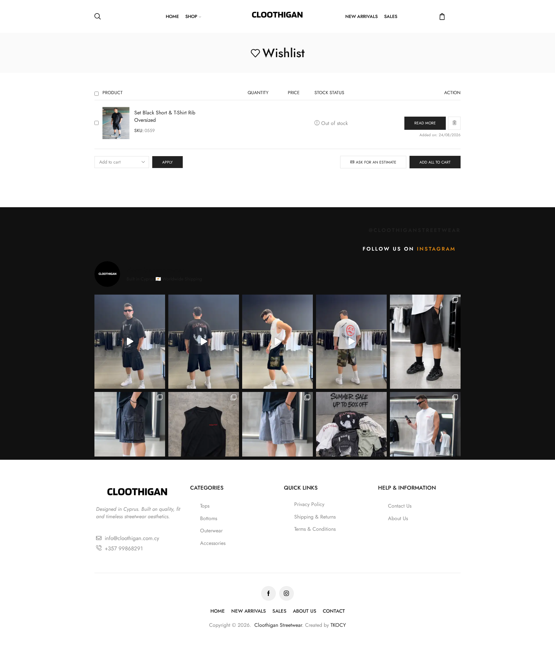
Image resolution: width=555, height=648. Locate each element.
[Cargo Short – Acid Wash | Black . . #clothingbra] (129, 439)
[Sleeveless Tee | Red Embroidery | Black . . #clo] (203, 439)
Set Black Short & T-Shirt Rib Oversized (164, 116)
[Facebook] (268, 593)
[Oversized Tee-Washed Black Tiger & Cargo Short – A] (129, 342)
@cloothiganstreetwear (415, 230)
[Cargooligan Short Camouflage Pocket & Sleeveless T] (277, 342)
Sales (390, 16)
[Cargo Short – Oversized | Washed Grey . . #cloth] (277, 439)
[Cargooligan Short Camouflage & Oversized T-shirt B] (351, 342)
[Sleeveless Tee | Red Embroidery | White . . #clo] (425, 439)
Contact (334, 611)
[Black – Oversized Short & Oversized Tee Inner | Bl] (203, 342)
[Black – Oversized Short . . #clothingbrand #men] (425, 342)
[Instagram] (286, 593)
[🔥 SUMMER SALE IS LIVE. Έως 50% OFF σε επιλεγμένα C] (351, 439)
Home (172, 16)
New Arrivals (361, 16)
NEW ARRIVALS (248, 611)
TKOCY (338, 625)
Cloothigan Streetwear (278, 625)
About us (304, 611)
